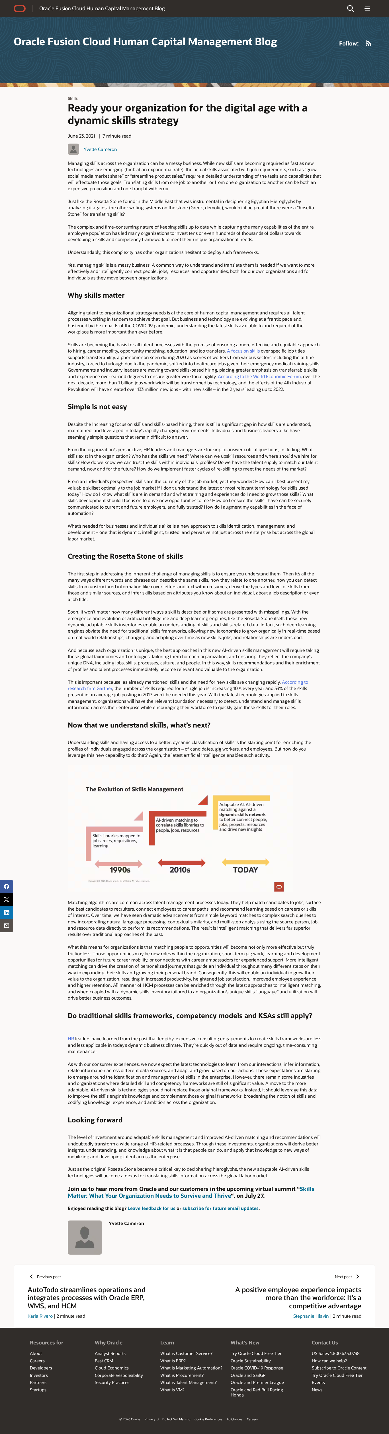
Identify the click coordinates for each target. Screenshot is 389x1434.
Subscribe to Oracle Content (339, 1368)
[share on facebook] (6, 886)
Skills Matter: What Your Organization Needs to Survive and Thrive (191, 1192)
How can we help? (329, 1360)
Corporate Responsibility (119, 1375)
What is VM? (172, 1389)
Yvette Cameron (100, 149)
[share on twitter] (6, 899)
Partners (38, 1382)
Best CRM (104, 1360)
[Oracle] (20, 8)
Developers (41, 1368)
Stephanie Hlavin (311, 1316)
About (36, 1353)
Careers (37, 1360)
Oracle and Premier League (257, 1382)
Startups (38, 1389)
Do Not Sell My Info (176, 1419)
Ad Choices (234, 1419)
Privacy (150, 1419)
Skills (73, 98)
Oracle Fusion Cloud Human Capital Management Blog (102, 8)
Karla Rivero (40, 1316)
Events (318, 1382)
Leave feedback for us (151, 1208)
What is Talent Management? (188, 1382)
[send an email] (6, 925)
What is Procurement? (182, 1375)
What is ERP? (173, 1360)
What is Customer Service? (186, 1353)
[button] (350, 8)
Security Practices (112, 1382)
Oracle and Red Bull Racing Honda (257, 1392)
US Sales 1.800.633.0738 (336, 1353)
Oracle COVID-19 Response (257, 1368)
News (317, 1389)
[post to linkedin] (6, 912)
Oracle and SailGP (248, 1375)
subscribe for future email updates (221, 1208)
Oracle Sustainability (251, 1360)
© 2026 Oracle (129, 1419)
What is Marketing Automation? (191, 1368)
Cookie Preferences (208, 1419)
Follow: (349, 43)
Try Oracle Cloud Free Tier (256, 1353)
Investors (39, 1375)
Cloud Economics (112, 1368)
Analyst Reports (110, 1353)
